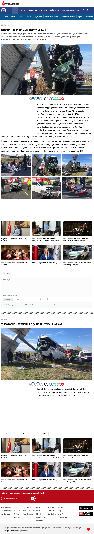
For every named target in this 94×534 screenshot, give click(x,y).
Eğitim (80, 17)
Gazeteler (51, 511)
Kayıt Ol (60, 514)
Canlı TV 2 (17, 511)
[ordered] (31, 299)
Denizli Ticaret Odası (68, 17)
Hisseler (39, 514)
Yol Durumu (5, 514)
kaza (34, 217)
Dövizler (17, 514)
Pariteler (39, 520)
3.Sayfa (5, 17)
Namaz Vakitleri (29, 511)
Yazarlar (51, 507)
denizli (5, 217)
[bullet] (34, 299)
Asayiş (13, 17)
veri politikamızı (10, 531)
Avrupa (21, 17)
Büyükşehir (38, 17)
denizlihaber (14, 217)
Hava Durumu (6, 507)
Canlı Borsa (27, 507)
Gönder (8, 299)
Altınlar (39, 507)
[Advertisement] (18, 118)
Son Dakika (18, 517)
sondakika (43, 434)
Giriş (59, 511)
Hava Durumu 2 (6, 511)
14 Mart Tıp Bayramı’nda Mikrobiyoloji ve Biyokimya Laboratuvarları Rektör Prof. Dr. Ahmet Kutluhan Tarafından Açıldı (45, 10)
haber (24, 434)
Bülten (29, 17)
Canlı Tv (16, 507)
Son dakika (70, 10)
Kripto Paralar (41, 517)
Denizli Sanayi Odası (51, 17)
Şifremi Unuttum (64, 517)
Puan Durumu (28, 514)
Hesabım (61, 507)
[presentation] (9, 10)
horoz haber (26, 217)
